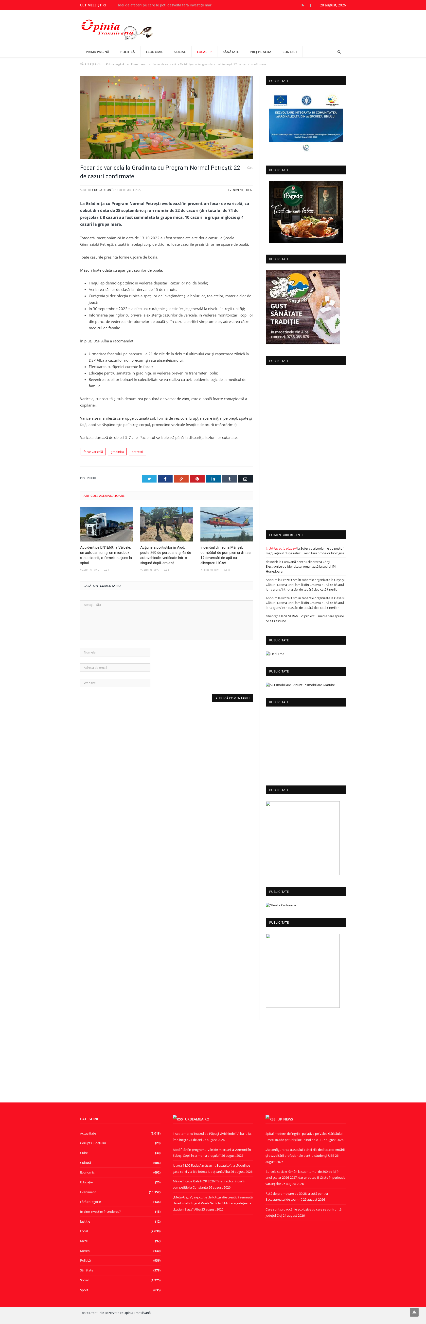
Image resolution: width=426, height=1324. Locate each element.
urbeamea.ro (197, 1119)
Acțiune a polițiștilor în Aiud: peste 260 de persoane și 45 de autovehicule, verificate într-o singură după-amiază (165, 555)
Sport (84, 1290)
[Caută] (339, 51)
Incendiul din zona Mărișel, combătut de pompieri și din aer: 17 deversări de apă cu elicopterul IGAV (226, 555)
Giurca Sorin (101, 190)
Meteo (85, 1251)
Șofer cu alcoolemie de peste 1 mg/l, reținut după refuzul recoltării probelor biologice (305, 551)
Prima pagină (97, 52)
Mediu (84, 1241)
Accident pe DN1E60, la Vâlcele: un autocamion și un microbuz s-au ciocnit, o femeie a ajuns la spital (106, 555)
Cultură (85, 1162)
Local (202, 52)
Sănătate (231, 52)
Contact (290, 52)
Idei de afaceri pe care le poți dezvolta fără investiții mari (165, 5)
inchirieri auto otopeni (281, 548)
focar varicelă (93, 451)
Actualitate (88, 1133)
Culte (84, 1153)
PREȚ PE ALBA (260, 52)
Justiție (85, 1221)
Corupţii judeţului (93, 1143)
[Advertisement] (306, 446)
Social (180, 52)
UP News (285, 1119)
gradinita (117, 451)
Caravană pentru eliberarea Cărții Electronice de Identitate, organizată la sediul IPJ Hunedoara (301, 566)
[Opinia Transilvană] (117, 28)
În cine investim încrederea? (100, 1211)
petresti (137, 451)
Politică (127, 52)
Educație (86, 1182)
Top (414, 1312)
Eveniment (235, 190)
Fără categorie (90, 1201)
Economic (154, 52)
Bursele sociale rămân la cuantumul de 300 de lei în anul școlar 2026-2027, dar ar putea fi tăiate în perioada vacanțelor (305, 1177)
